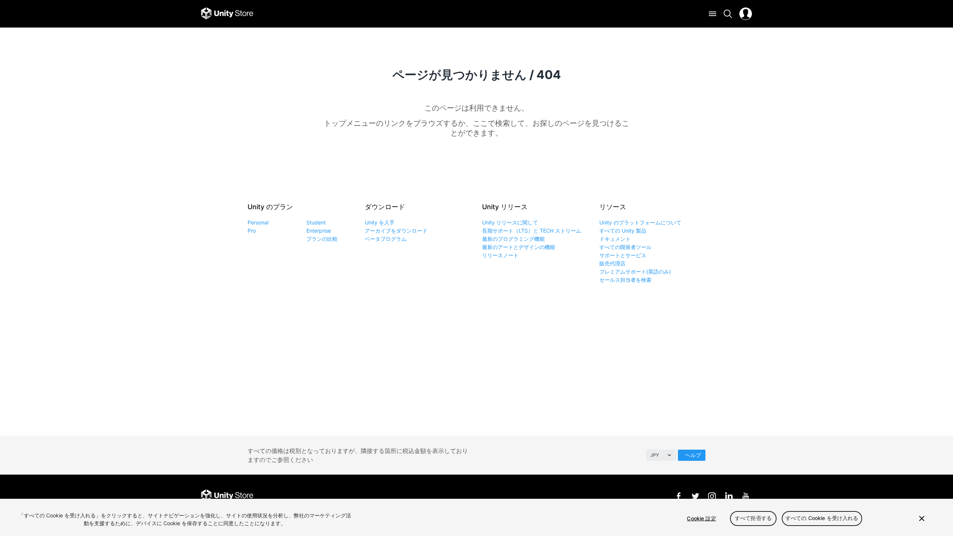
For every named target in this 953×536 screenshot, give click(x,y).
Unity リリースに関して (510, 222)
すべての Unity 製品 (622, 230)
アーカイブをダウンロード (396, 230)
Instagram (711, 495)
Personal (258, 222)
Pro (252, 230)
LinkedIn (728, 495)
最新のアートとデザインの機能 (518, 247)
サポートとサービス (622, 255)
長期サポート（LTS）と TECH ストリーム (531, 230)
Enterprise (318, 230)
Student (316, 222)
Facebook (678, 495)
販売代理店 (612, 263)
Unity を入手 (380, 222)
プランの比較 (322, 239)
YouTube (745, 495)
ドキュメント (615, 239)
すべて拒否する (753, 518)
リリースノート (500, 255)
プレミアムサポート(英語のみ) (635, 271)
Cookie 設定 (701, 518)
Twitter (695, 495)
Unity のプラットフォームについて (640, 222)
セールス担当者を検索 (625, 280)
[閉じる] (921, 518)
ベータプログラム (386, 239)
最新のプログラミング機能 (513, 239)
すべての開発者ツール (625, 247)
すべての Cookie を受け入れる (821, 518)
